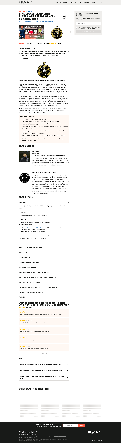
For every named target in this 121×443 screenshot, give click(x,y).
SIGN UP (82, 425)
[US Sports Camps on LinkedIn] (33, 432)
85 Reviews (29, 11)
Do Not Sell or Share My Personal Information (28, 437)
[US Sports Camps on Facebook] (20, 432)
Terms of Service (91, 28)
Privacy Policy (83, 28)
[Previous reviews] (18, 31)
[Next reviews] (69, 31)
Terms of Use (99, 440)
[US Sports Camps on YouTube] (29, 432)
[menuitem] (58, 2)
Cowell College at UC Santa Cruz (34, 228)
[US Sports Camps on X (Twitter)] (26, 432)
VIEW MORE (44, 353)
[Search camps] (36, 432)
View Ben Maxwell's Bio (38, 167)
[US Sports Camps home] (26, 2)
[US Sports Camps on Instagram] (23, 432)
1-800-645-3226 (32, 434)
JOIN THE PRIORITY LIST (88, 31)
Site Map (93, 440)
